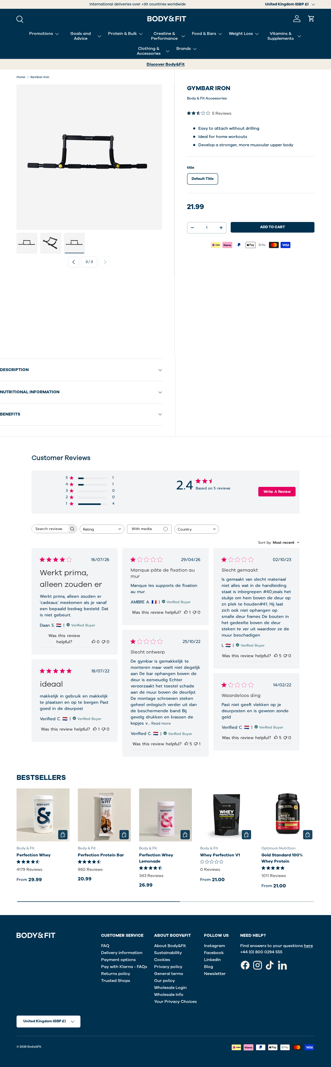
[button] (311, 18)
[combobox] (102, 529)
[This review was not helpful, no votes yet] (103, 642)
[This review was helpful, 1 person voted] (186, 612)
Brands (183, 48)
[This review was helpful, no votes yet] (93, 642)
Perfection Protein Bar (101, 855)
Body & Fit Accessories (207, 98)
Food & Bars (204, 33)
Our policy (164, 981)
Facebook (214, 953)
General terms (168, 974)
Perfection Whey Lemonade (156, 858)
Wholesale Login (170, 988)
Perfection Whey (34, 855)
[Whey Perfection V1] (226, 814)
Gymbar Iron (39, 77)
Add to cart (272, 227)
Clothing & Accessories (149, 51)
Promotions (41, 33)
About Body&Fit (170, 946)
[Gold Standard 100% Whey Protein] (287, 814)
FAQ (105, 946)
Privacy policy (168, 967)
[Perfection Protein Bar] (104, 814)
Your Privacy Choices (175, 1001)
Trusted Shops (115, 981)
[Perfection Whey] (43, 814)
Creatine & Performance (164, 36)
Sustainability (168, 953)
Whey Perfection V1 (220, 855)
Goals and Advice (80, 36)
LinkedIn (212, 960)
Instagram (214, 946)
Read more (161, 723)
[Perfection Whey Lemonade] (165, 814)
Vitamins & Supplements (280, 36)
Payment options (118, 960)
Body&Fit (34, 1047)
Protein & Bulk (122, 33)
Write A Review (277, 491)
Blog (208, 967)
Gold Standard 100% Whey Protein (282, 858)
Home (21, 77)
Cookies (162, 960)
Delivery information (121, 953)
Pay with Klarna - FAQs (124, 967)
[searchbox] (49, 529)
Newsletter (215, 974)
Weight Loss (241, 33)
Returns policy (115, 974)
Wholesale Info (168, 994)
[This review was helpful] (276, 656)
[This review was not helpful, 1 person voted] (196, 744)
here (308, 946)
